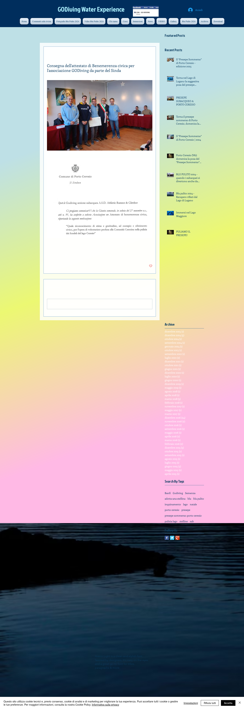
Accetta (228, 703)
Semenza (190, 493)
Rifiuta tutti (210, 703)
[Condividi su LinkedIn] (66, 255)
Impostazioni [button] (191, 703)
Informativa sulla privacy (105, 704)
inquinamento (173, 504)
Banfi (168, 493)
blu (189, 498)
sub (192, 521)
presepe (185, 510)
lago (185, 504)
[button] (204, 21)
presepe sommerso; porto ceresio (183, 515)
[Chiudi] (240, 703)
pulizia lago (171, 521)
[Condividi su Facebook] (48, 255)
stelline (184, 521)
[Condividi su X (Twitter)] (57, 255)
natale (193, 504)
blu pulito (198, 498)
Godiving (178, 493)
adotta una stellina (175, 498)
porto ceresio (172, 510)
